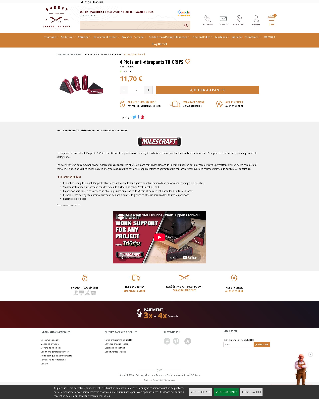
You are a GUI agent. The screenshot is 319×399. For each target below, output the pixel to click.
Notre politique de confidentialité (56, 355)
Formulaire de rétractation (53, 359)
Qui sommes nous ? (50, 340)
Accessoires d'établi (134, 54)
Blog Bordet (159, 44)
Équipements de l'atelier (108, 54)
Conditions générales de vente (55, 351)
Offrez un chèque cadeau (116, 344)
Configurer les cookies (115, 351)
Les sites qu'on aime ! (115, 347)
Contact (44, 363)
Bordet (89, 54)
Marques (269, 37)
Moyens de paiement (50, 347)
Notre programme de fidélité (118, 340)
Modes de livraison (50, 344)
